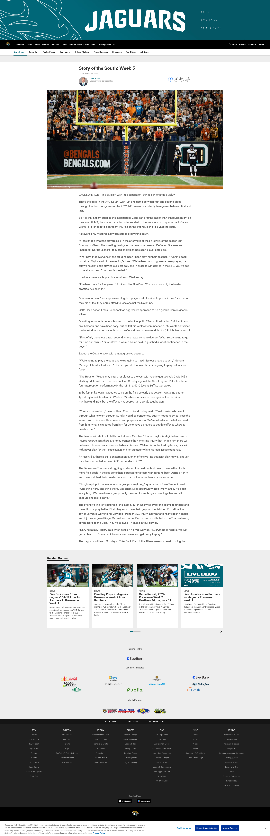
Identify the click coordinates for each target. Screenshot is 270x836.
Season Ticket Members (162, 767)
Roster (34, 735)
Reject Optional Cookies (206, 828)
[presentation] (221, 632)
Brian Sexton (95, 78)
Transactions (34, 739)
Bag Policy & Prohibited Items (67, 753)
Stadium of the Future (100, 735)
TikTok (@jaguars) (231, 758)
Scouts (34, 758)
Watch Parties (67, 762)
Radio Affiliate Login (195, 758)
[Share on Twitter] (176, 81)
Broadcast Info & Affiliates (195, 753)
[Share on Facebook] (170, 81)
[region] (135, 828)
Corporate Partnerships (231, 776)
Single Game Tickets (130, 739)
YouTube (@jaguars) (231, 739)
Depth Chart (34, 748)
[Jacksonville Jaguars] (135, 814)
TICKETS (130, 730)
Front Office (34, 762)
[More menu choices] (114, 44)
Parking (67, 744)
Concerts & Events (101, 744)
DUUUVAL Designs (162, 758)
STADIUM (100, 730)
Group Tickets (130, 748)
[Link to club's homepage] (7, 44)
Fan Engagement (162, 735)
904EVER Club (162, 781)
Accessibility (100, 753)
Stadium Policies (100, 762)
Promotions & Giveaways (162, 748)
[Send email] (181, 81)
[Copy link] (187, 79)
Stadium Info (67, 739)
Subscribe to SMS (231, 762)
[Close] (265, 828)
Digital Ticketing (131, 762)
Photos (195, 739)
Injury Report (34, 744)
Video (195, 744)
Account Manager (130, 735)
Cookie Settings (184, 828)
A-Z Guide (100, 748)
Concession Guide (67, 758)
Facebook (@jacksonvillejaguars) (231, 753)
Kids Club (162, 776)
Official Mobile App (231, 735)
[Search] (230, 44)
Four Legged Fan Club (162, 771)
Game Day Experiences (162, 753)
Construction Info (100, 739)
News (196, 735)
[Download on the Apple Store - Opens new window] (125, 801)
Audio (195, 748)
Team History (34, 767)
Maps (67, 748)
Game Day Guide (67, 735)
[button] (131, 631)
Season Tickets (130, 744)
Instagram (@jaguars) (231, 744)
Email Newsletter (231, 767)
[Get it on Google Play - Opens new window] (144, 802)
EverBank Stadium (101, 758)
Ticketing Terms (131, 758)
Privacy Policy (231, 781)
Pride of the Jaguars (34, 771)
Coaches (34, 753)
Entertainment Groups (162, 744)
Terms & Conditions (231, 785)
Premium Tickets (130, 753)
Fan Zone (162, 739)
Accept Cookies (230, 828)
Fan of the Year (162, 762)
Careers (231, 771)
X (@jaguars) (231, 748)
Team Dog (34, 776)
